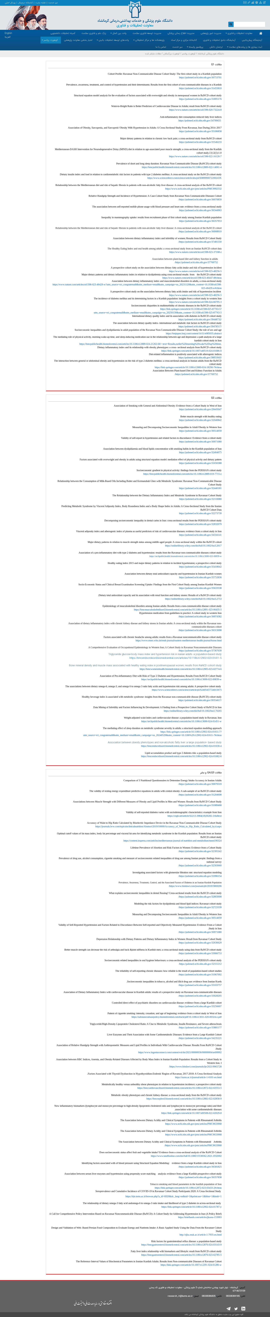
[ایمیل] (244, 2)
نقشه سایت (40, 2)
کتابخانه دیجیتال (25, 2)
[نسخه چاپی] (257, 2)
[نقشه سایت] (260, 2)
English (8, 33)
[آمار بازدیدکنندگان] (252, 2)
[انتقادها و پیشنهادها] (264, 2)
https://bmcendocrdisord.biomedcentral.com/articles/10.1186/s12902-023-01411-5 (176, 658)
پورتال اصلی (10, 2)
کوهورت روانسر (188, 53)
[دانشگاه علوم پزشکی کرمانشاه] (135, 14)
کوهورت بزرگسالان (171, 53)
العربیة (7, 37)
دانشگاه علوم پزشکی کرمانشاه (211, 53)
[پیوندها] (248, 2)
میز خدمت (53, 2)
